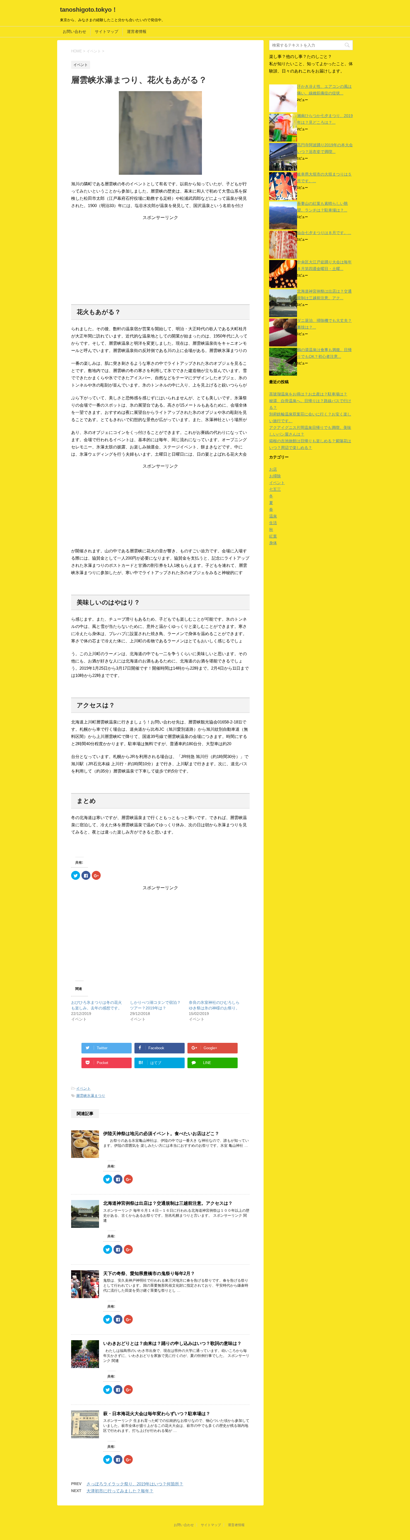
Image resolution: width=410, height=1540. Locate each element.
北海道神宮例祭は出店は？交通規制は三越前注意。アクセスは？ (168, 1203)
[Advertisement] (160, 260)
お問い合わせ (74, 31)
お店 (273, 469)
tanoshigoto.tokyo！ (89, 9)
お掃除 (275, 476)
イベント (83, 1088)
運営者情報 (136, 31)
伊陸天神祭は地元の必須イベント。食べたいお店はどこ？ (161, 1133)
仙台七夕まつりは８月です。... (324, 232)
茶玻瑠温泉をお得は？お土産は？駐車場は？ (308, 394)
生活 (273, 523)
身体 (273, 543)
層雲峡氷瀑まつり (90, 1096)
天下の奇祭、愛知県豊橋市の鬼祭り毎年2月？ (149, 1273)
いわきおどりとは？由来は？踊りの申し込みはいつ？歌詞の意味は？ (172, 1343)
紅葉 (273, 536)
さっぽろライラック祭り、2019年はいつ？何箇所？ (134, 1483)
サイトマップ (106, 31)
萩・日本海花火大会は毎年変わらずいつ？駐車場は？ (156, 1413)
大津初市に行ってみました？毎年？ (119, 1490)
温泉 (273, 516)
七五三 (275, 489)
